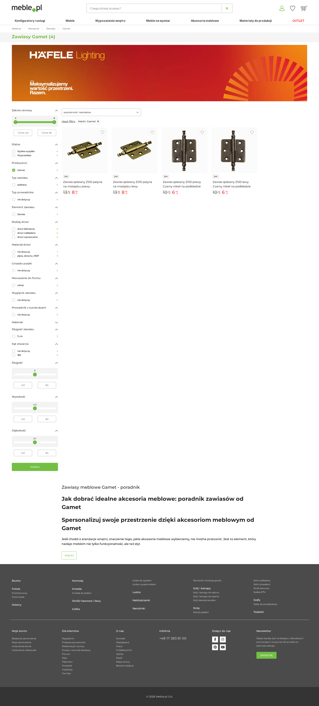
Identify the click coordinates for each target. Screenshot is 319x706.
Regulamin (68, 638)
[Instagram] (223, 639)
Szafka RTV (259, 592)
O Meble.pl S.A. (124, 650)
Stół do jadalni (201, 612)
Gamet (37, 170)
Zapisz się (266, 655)
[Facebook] (215, 639)
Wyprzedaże (37, 155)
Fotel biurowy (19, 593)
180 (37, 355)
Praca (119, 646)
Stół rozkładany (261, 580)
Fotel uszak (18, 597)
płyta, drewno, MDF (37, 255)
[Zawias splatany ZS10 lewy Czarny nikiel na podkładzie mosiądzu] (234, 150)
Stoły (196, 608)
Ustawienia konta (21, 646)
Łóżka (76, 609)
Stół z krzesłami (261, 584)
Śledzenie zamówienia (24, 638)
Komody (77, 580)
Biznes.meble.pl (124, 665)
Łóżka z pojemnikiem (144, 584)
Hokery (16, 604)
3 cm (37, 336)
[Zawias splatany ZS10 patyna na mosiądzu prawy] (85, 150)
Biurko (16, 580)
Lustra (136, 592)
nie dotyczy (37, 199)
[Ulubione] (292, 8)
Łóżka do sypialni (142, 580)
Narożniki (139, 608)
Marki (119, 657)
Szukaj (227, 8)
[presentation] (17, 73)
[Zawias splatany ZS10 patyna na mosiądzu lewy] (135, 150)
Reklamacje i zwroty (73, 646)
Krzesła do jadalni (81, 593)
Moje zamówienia (21, 642)
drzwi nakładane (37, 233)
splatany (37, 184)
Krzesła (77, 589)
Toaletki (258, 612)
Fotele (16, 589)
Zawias (37, 214)
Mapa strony (123, 661)
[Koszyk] (304, 8)
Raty (64, 657)
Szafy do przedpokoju (265, 604)
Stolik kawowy (261, 588)
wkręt (37, 285)
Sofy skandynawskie (204, 600)
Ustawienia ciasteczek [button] (24, 650)
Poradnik (67, 665)
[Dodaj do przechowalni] (102, 132)
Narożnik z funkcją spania (207, 580)
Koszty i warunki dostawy (76, 650)
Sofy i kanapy (202, 588)
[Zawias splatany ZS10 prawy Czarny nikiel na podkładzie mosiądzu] (184, 150)
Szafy (256, 600)
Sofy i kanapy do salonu (206, 592)
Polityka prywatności (73, 642)
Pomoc (66, 654)
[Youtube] (223, 647)
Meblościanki (141, 600)
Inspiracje (67, 669)
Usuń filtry (68, 121)
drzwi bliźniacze (37, 228)
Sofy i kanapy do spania (206, 596)
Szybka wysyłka (37, 151)
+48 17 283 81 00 (172, 638)
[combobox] (101, 112)
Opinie (119, 654)
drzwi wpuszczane (37, 237)
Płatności (67, 661)
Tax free (66, 673)
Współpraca (122, 642)
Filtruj (35, 467)
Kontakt (120, 638)
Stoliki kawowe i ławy (86, 601)
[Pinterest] (215, 647)
